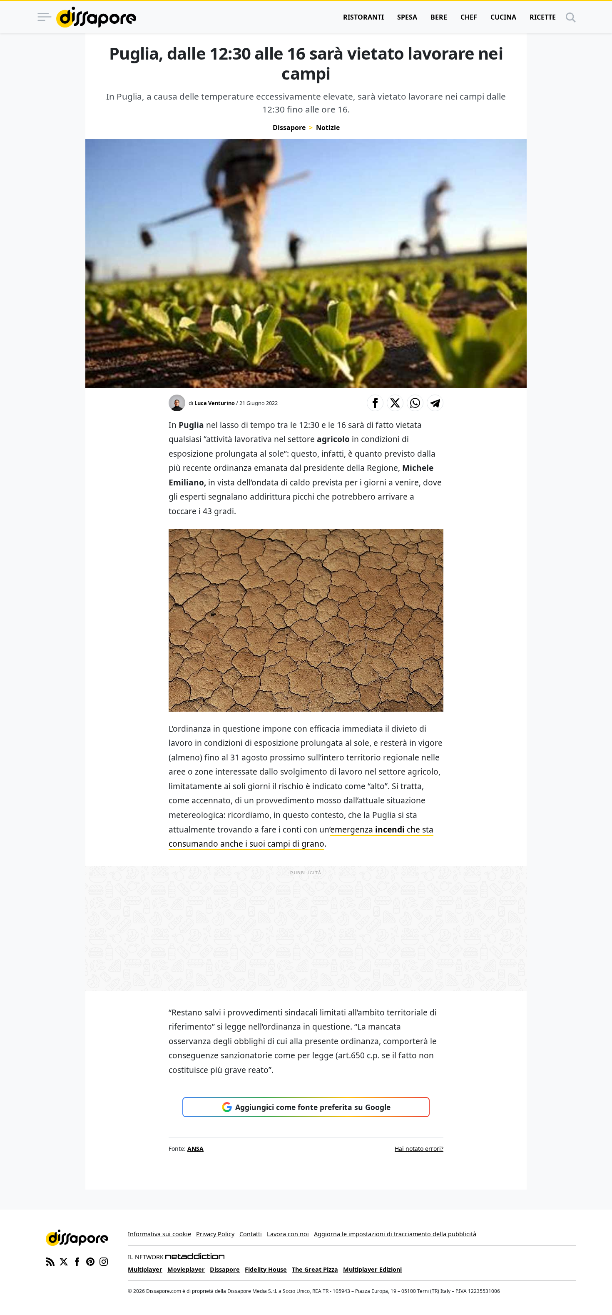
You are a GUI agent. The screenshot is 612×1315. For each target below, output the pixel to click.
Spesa (407, 17)
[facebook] (77, 1260)
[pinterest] (90, 1260)
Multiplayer (145, 1269)
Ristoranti (363, 17)
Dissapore (289, 127)
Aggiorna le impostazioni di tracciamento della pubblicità (395, 1234)
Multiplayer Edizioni (372, 1269)
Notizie (328, 127)
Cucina (503, 17)
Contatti (250, 1234)
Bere (438, 17)
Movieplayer (186, 1269)
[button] (375, 403)
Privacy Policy (215, 1234)
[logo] (96, 17)
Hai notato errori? (419, 1148)
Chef (468, 17)
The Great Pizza (315, 1269)
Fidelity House (266, 1269)
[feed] (50, 1260)
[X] (64, 1260)
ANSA (195, 1148)
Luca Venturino (214, 403)
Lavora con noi (288, 1234)
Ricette (543, 17)
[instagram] (104, 1260)
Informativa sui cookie (159, 1234)
